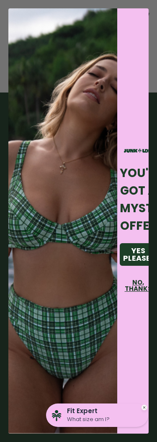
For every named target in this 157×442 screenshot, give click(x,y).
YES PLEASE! (138, 254)
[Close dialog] (138, 19)
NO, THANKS (138, 285)
